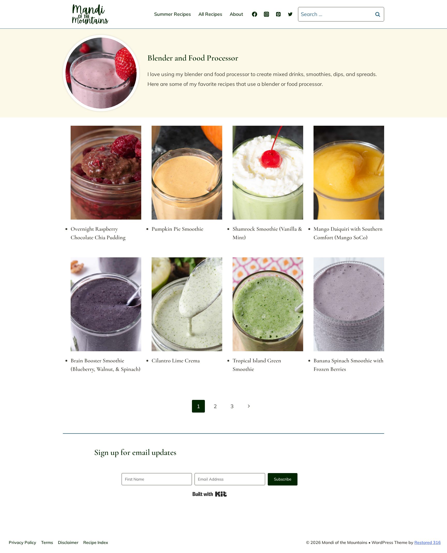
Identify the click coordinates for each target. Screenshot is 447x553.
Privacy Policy (22, 542)
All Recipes (210, 14)
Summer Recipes (172, 14)
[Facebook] (254, 14)
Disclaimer (68, 542)
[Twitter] (290, 14)
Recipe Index (95, 542)
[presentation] (106, 173)
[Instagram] (266, 14)
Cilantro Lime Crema (176, 360)
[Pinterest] (278, 14)
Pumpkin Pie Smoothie (177, 229)
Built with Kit (209, 494)
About (236, 14)
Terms (47, 542)
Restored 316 (427, 542)
